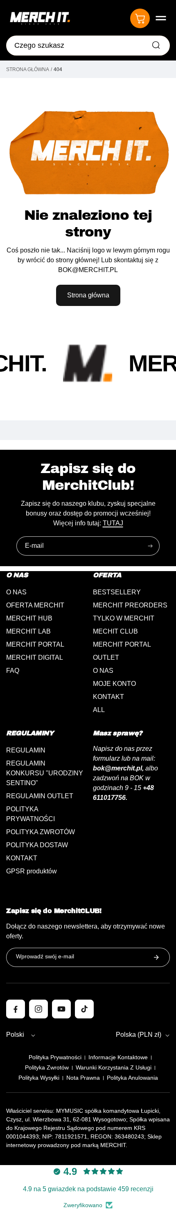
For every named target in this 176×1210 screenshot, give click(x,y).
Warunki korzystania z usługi (113, 1067)
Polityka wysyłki (38, 1077)
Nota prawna (83, 1077)
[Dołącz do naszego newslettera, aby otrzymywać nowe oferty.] (156, 957)
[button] (161, 18)
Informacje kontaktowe (118, 1057)
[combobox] (88, 45)
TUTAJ (113, 523)
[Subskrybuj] (150, 546)
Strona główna (27, 69)
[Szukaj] (156, 45)
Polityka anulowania (132, 1077)
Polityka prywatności (55, 1057)
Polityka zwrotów (47, 1067)
